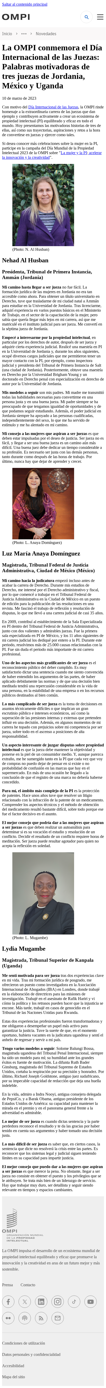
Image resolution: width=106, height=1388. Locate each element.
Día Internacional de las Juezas (53, 107)
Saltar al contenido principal (24, 4)
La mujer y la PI (74, 153)
